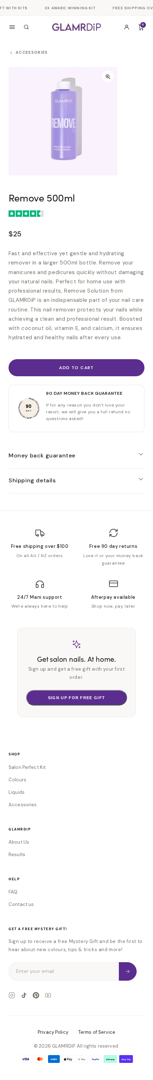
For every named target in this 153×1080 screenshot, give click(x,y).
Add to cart (76, 368)
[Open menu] (12, 27)
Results (17, 854)
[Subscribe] (128, 971)
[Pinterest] (36, 995)
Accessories (23, 805)
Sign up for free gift (76, 698)
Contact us (21, 904)
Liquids (17, 792)
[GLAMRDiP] (76, 27)
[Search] (26, 27)
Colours (17, 780)
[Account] (126, 27)
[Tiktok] (24, 995)
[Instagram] (12, 995)
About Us (19, 842)
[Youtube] (48, 995)
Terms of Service (96, 1032)
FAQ (13, 892)
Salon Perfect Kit (27, 767)
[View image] (63, 121)
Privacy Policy (53, 1032)
